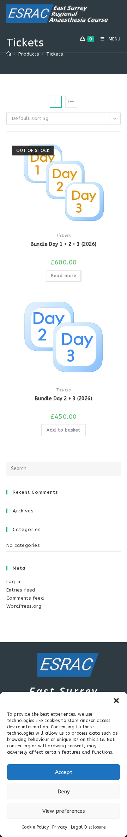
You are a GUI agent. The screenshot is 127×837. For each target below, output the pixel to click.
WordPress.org (23, 606)
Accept (63, 772)
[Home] (8, 54)
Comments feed (25, 598)
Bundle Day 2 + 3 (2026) (63, 399)
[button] (116, 700)
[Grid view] (56, 102)
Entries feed (20, 590)
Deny (64, 791)
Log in (13, 581)
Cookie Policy (35, 827)
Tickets (54, 54)
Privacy (59, 827)
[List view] (71, 102)
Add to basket (63, 430)
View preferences (63, 811)
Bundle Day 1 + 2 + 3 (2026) (64, 244)
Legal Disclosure (88, 827)
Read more (63, 275)
